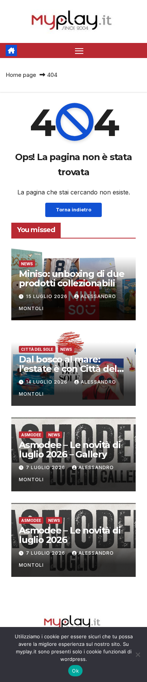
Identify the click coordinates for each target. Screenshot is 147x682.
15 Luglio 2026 (47, 296)
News (27, 263)
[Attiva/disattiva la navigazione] (79, 50)
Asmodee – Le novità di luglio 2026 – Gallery (70, 449)
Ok (75, 671)
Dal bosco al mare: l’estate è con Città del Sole (68, 369)
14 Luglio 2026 (47, 382)
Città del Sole (37, 349)
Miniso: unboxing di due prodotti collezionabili (71, 278)
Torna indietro (73, 210)
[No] (137, 654)
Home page (21, 74)
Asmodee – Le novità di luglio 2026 (70, 535)
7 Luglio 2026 (46, 467)
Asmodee (31, 435)
